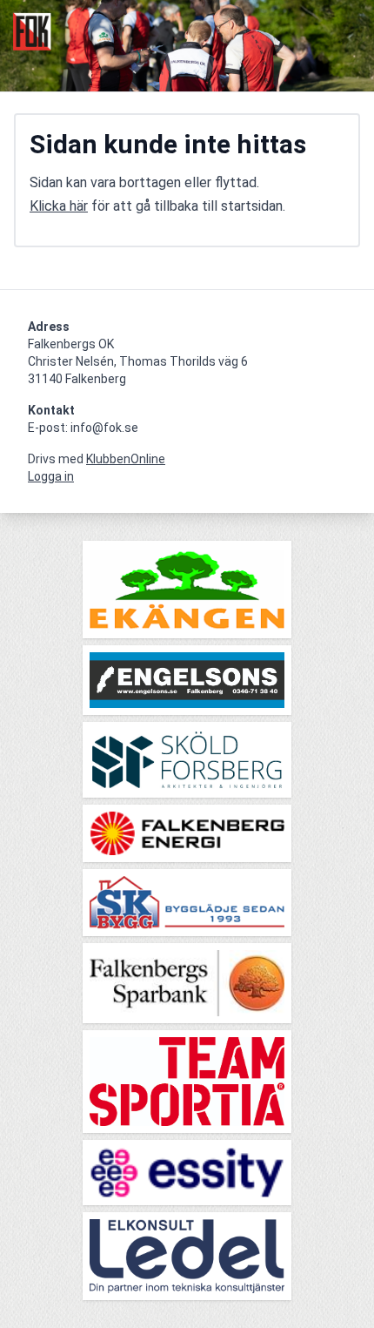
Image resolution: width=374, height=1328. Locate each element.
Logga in (51, 476)
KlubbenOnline (125, 459)
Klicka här (59, 206)
